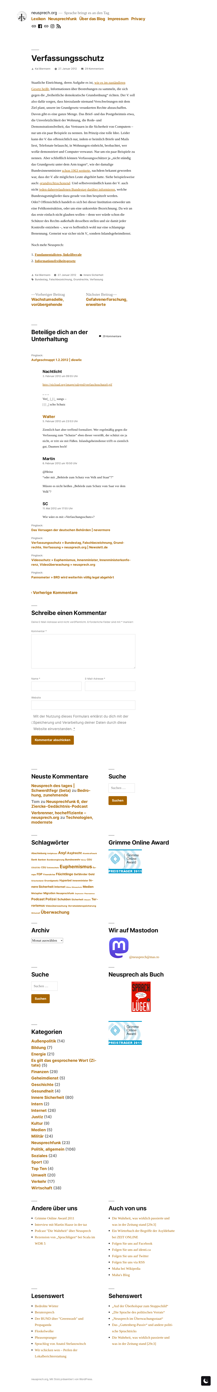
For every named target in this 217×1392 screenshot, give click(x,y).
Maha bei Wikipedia (126, 1268)
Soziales (39, 1155)
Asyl (62, 852)
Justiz (37, 1116)
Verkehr (38, 1181)
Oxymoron (79, 894)
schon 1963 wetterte (76, 170)
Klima (68, 887)
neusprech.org (44, 12)
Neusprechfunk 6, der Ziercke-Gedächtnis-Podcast (59, 804)
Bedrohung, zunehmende (61, 793)
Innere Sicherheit (93, 274)
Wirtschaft (35, 913)
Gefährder (81, 874)
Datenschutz (53, 867)
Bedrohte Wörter (46, 1306)
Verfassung (96, 279)
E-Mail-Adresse (95, 678)
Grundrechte (80, 279)
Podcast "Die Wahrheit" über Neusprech (63, 1231)
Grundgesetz (51, 880)
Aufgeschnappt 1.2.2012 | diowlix (56, 360)
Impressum (118, 18)
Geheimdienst (44, 1078)
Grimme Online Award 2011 (54, 1218)
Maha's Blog (121, 1275)
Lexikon (38, 18)
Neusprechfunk (62, 18)
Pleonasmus (89, 894)
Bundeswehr (72, 859)
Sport (36, 1162)
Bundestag (41, 279)
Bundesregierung (55, 859)
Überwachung (55, 912)
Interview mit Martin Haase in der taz (61, 1224)
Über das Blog (92, 18)
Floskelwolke (44, 1331)
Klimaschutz (77, 887)
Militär (37, 1136)
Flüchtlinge (64, 874)
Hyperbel (65, 880)
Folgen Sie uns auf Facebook (132, 1243)
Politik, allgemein (47, 1149)
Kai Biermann (42, 68)
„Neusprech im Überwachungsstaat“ (137, 1318)
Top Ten (39, 1168)
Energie (38, 1054)
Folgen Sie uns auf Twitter (130, 1256)
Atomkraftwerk (90, 853)
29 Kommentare (94, 68)
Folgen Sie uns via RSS (128, 1262)
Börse (83, 860)
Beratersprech (44, 1312)
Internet (59, 886)
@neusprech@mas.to (144, 957)
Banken (42, 859)
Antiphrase (52, 853)
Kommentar (39, 631)
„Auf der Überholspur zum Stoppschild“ (140, 1306)
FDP (39, 874)
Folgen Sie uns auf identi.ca (131, 1249)
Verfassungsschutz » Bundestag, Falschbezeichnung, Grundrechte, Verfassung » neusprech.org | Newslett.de (77, 545)
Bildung (38, 1047)
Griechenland (37, 881)
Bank (34, 859)
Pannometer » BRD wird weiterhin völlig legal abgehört (72, 577)
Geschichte (42, 1084)
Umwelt (38, 1175)
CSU (43, 867)
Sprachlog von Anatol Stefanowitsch (60, 1343)
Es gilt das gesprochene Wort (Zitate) (63, 1063)
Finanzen (40, 1071)
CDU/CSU (35, 867)
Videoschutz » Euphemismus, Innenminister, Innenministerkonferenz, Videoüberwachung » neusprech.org (81, 562)
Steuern (87, 900)
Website (36, 697)
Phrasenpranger (46, 1337)
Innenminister (80, 880)
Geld (91, 874)
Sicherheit (77, 899)
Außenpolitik (43, 1041)
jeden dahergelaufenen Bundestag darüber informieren (77, 189)
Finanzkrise (49, 874)
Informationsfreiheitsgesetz (55, 261)
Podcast (38, 899)
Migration (49, 893)
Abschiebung (38, 853)
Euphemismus (76, 866)
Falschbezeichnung (60, 279)
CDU (89, 859)
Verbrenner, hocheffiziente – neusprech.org (58, 815)
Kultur (37, 1123)
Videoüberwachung (56, 906)
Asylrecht (74, 853)
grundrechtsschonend (55, 183)
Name (35, 678)
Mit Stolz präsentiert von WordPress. (71, 1379)
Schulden (64, 899)
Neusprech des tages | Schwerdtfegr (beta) (53, 788)
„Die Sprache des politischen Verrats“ (138, 1312)
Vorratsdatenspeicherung (82, 906)
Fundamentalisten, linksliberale (58, 254)
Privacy (138, 18)
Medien (88, 887)
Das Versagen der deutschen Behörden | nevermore (70, 530)
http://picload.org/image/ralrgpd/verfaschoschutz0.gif (77, 385)
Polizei (51, 899)
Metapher (37, 893)
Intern (37, 1104)
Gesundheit (42, 1091)
